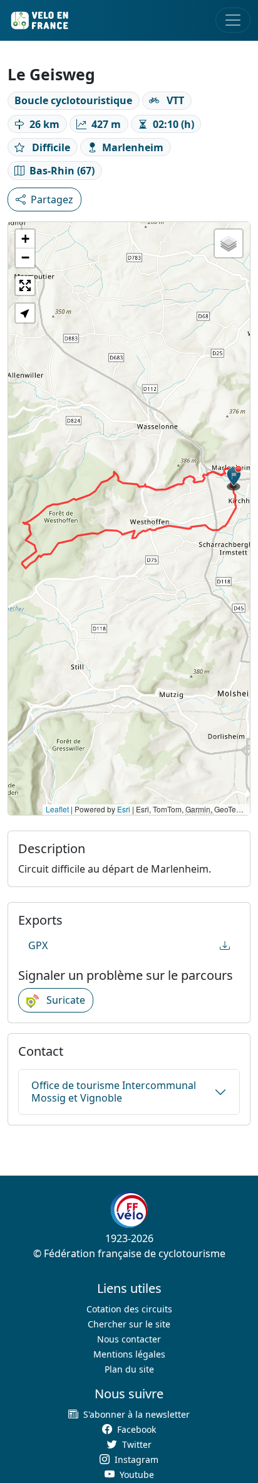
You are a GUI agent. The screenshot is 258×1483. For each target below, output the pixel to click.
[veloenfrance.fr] (39, 20)
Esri (123, 809)
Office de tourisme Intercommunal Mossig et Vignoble (113, 1091)
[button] (234, 478)
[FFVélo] (129, 1209)
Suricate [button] (64, 1000)
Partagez (52, 199)
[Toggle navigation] (232, 20)
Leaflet (57, 809)
